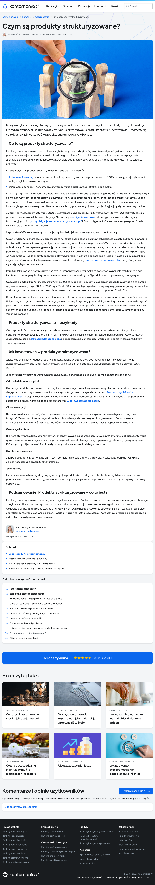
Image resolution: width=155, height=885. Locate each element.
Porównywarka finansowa (132, 848)
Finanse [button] (68, 6)
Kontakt (148, 877)
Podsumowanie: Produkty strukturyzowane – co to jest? (36, 568)
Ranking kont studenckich (15, 844)
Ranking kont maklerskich (54, 847)
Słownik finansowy (128, 844)
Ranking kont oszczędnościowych (58, 851)
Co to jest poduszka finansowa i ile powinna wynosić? (36, 603)
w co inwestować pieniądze (83, 400)
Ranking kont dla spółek (53, 835)
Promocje (84, 6)
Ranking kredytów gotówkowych (96, 831)
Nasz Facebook (126, 853)
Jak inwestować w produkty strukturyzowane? (31, 563)
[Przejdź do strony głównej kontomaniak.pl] (19, 6)
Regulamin (137, 877)
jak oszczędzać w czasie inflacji (104, 260)
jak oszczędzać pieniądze (46, 338)
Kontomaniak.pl (10, 16)
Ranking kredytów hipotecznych (96, 843)
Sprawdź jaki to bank (90, 858)
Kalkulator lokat (88, 863)
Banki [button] (114, 6)
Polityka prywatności (92, 877)
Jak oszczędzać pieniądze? (23, 588)
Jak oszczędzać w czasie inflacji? (25, 618)
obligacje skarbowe (83, 217)
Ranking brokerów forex (53, 855)
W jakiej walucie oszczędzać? (24, 637)
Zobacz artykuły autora (27, 530)
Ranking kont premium (13, 853)
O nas (77, 877)
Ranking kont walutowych (15, 848)
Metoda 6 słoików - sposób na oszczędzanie (31, 608)
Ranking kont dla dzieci (13, 835)
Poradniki (26, 16)
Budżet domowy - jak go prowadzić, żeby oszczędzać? (36, 598)
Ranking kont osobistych (14, 831)
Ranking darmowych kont (15, 857)
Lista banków (125, 840)
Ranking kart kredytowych (15, 862)
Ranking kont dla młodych (15, 840)
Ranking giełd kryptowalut (54, 860)
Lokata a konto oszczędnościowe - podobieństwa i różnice (39, 628)
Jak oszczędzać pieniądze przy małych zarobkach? (34, 613)
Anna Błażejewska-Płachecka (23, 34)
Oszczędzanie (42, 16)
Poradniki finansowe (129, 835)
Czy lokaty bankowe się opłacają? (26, 623)
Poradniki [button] (100, 6)
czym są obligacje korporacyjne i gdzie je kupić (55, 221)
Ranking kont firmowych (53, 831)
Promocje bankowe (128, 831)
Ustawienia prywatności (118, 877)
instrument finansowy (21, 177)
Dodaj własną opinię (133, 790)
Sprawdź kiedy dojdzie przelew (95, 854)
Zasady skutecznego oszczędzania (27, 593)
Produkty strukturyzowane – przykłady (27, 558)
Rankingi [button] (51, 6)
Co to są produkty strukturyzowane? (26, 553)
